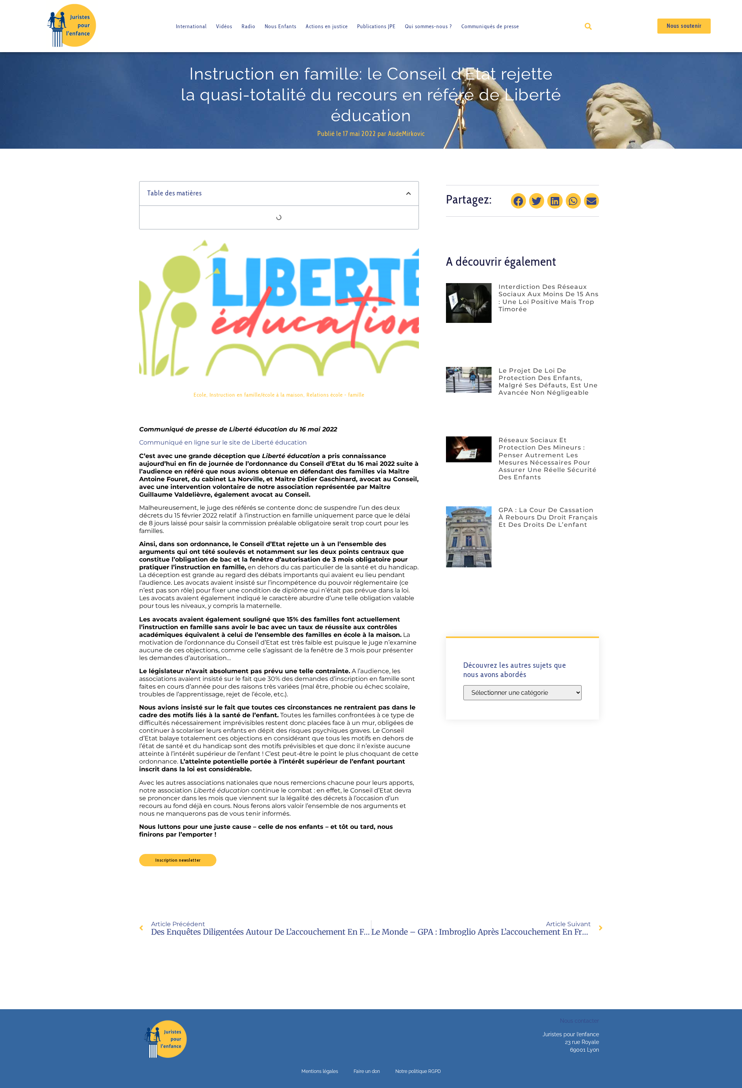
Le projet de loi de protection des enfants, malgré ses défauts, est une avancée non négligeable (548, 382)
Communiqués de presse (490, 26)
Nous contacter (579, 1021)
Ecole (200, 394)
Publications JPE (376, 26)
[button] (588, 26)
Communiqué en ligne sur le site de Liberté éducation (223, 442)
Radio (248, 26)
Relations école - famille (335, 394)
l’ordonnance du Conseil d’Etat (295, 463)
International (191, 26)
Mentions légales (319, 1071)
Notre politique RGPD (418, 1071)
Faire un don (367, 1071)
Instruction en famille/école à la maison (256, 394)
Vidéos (224, 26)
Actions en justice (327, 26)
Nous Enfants (280, 26)
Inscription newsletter (178, 860)
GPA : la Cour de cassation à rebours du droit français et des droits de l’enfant (548, 517)
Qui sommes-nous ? (428, 26)
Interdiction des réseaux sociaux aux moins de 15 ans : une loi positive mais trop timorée (549, 298)
